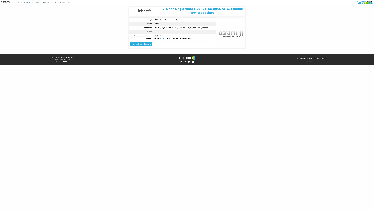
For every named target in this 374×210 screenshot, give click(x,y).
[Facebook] (193, 61)
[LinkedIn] (181, 61)
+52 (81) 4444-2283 (63, 61)
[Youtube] (189, 61)
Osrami (18, 2)
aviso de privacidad (61, 57)
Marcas (26, 2)
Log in (54, 2)
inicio (52, 57)
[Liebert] (143, 11)
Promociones (36, 2)
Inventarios (46, 2)
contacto (70, 57)
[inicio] (7, 2)
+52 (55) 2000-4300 (64, 59)
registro (164, 38)
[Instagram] (185, 61)
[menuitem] (18, 2)
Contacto (62, 2)
